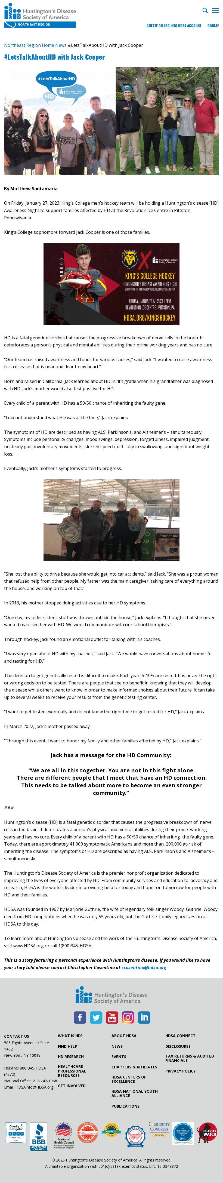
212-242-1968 (45, 1080)
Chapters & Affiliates (134, 1067)
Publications (126, 1106)
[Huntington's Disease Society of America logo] (111, 995)
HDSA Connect (180, 1036)
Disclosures (178, 1046)
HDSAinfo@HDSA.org (34, 1087)
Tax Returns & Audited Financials (189, 1058)
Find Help (67, 1046)
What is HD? (70, 1036)
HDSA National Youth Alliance (135, 1093)
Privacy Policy (180, 1071)
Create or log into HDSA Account (174, 25)
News (117, 1046)
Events (119, 1057)
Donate (213, 25)
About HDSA (124, 1036)
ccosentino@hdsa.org (144, 967)
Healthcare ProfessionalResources (72, 1070)
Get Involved (72, 1086)
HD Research (71, 1057)
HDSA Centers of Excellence (129, 1079)
